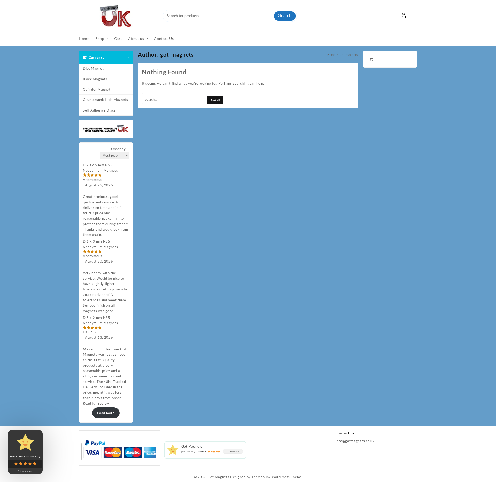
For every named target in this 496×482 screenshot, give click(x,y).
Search (284, 15)
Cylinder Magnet (97, 89)
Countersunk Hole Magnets (105, 100)
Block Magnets (95, 79)
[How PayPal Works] (119, 450)
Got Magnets (218, 477)
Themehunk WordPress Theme (277, 477)
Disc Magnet (93, 68)
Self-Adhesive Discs (99, 110)
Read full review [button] (96, 403)
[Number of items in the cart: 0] (371, 59)
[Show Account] (404, 16)
